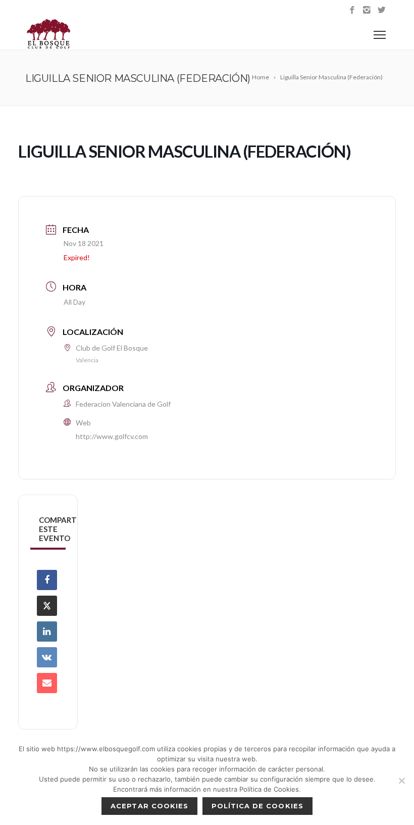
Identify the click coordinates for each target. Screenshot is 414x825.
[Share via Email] (47, 683)
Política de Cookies (257, 806)
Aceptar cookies (149, 806)
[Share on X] (47, 606)
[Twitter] (381, 10)
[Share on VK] (47, 657)
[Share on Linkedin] (47, 631)
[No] (401, 780)
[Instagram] (366, 10)
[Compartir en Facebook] (47, 580)
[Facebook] (352, 10)
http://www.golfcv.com (112, 436)
